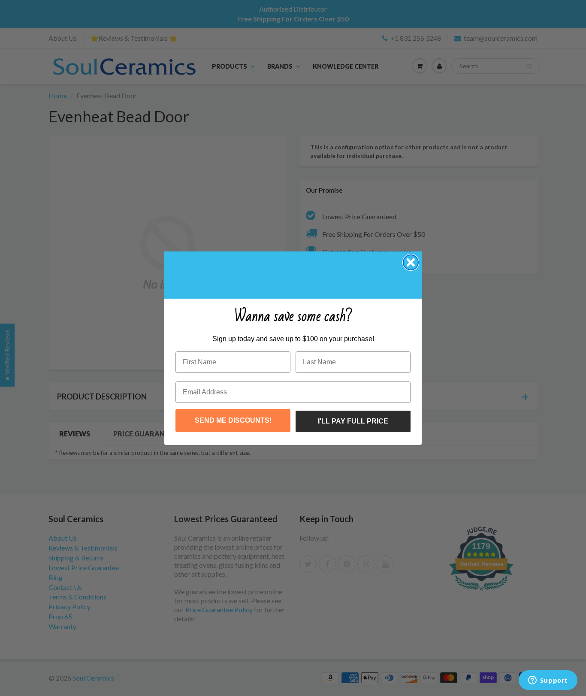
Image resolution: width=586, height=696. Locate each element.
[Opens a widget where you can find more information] (547, 681)
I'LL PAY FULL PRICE (353, 421)
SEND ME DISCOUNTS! (233, 420)
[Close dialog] (410, 262)
